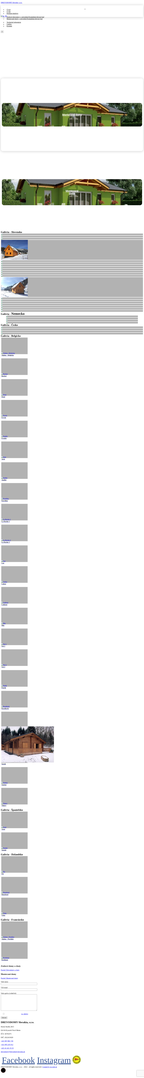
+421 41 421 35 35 (7, 1048)
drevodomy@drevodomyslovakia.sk (13, 1052)
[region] (72, 53)
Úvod (8, 10)
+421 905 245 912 (7, 1044)
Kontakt (9, 26)
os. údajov (24, 1014)
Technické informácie (14, 22)
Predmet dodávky (12, 13)
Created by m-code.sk (49, 1067)
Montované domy (72, 114)
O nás (9, 11)
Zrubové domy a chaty (72, 90)
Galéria (9, 24)
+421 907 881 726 (7, 1041)
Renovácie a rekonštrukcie (72, 139)
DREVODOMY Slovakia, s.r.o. (11, 2)
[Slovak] (4, 16)
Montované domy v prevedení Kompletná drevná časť (25, 19)
